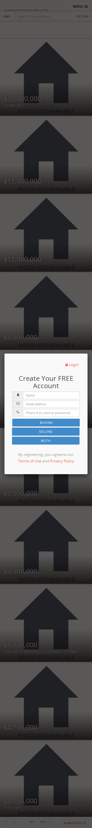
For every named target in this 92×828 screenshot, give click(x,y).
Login (73, 364)
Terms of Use (29, 460)
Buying (46, 422)
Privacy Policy (62, 460)
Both (46, 440)
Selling (45, 431)
